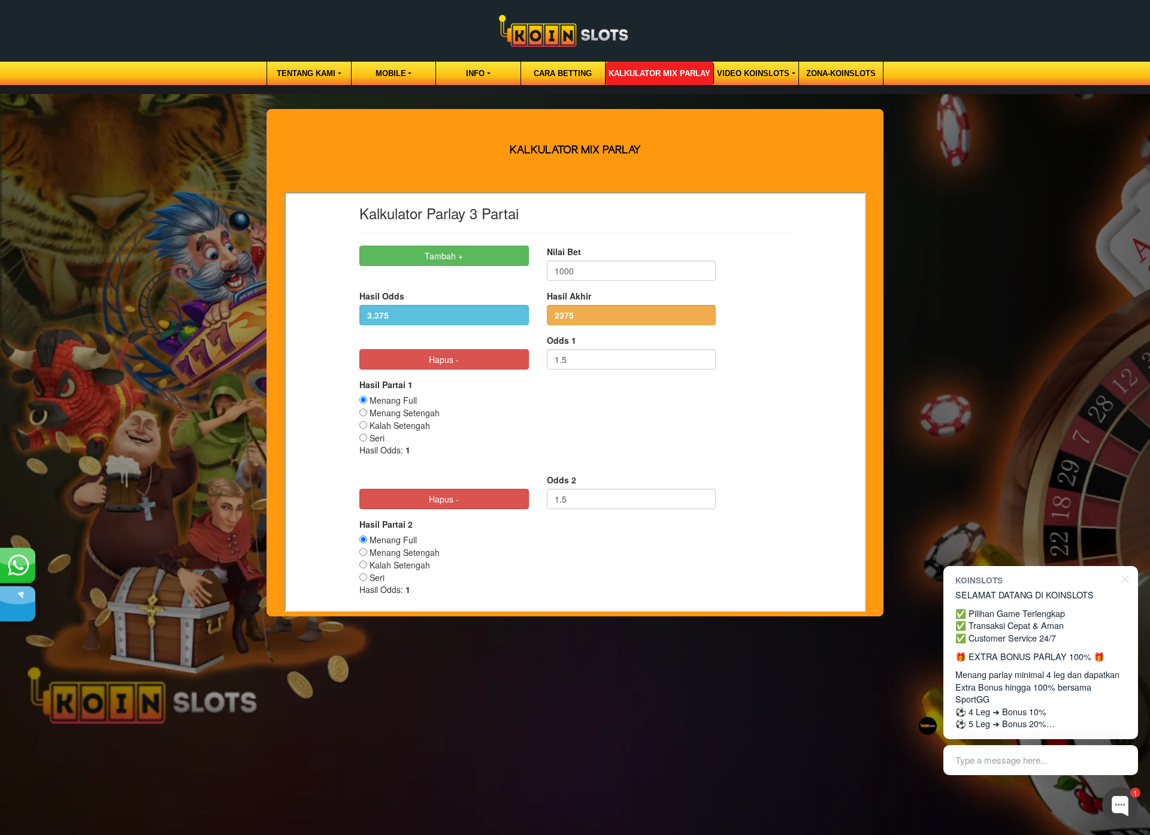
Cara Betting (563, 73)
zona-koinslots (841, 73)
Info (475, 73)
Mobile (391, 73)
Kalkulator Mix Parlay (659, 73)
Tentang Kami (306, 73)
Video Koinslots (753, 73)
